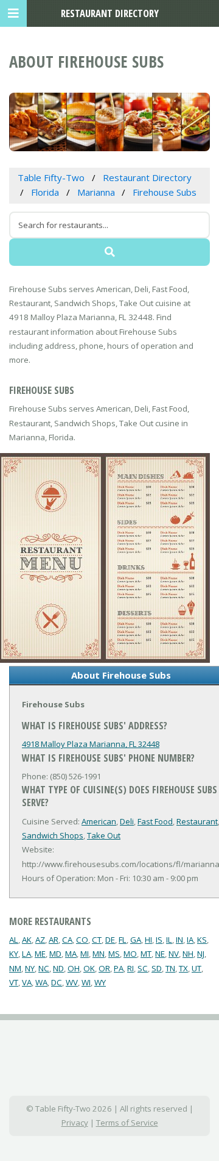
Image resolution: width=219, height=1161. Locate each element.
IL (169, 939)
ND (58, 968)
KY (13, 953)
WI (86, 982)
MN (98, 953)
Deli (127, 821)
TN (170, 968)
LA (26, 953)
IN (179, 939)
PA (118, 968)
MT (146, 953)
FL (123, 939)
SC (142, 968)
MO (130, 953)
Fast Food (155, 821)
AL (13, 939)
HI (148, 939)
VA (27, 982)
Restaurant (197, 821)
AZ (40, 939)
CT (97, 939)
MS (114, 953)
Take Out (103, 835)
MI (84, 953)
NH (187, 953)
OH (74, 968)
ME (40, 953)
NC (43, 968)
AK (27, 939)
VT (13, 982)
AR (53, 939)
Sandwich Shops (52, 835)
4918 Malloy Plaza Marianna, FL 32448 (90, 743)
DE (110, 939)
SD (156, 968)
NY (30, 968)
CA (67, 939)
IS (159, 939)
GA (135, 939)
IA (190, 939)
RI (130, 968)
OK (89, 968)
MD (55, 953)
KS (202, 939)
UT (196, 968)
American (99, 821)
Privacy (74, 1122)
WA (41, 982)
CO (82, 939)
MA (71, 953)
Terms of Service (127, 1122)
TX (183, 968)
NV (174, 953)
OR (104, 968)
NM (15, 968)
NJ (200, 953)
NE (160, 953)
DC (56, 982)
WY (100, 982)
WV (72, 982)
